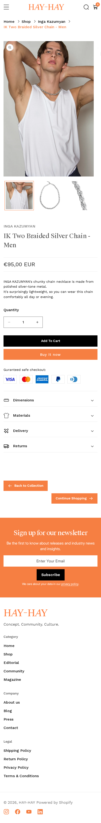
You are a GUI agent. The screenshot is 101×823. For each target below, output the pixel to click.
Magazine (12, 679)
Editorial (11, 662)
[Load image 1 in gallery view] (19, 195)
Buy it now (50, 355)
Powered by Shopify (54, 802)
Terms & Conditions (21, 776)
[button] (6, 7)
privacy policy (69, 584)
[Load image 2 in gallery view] (49, 195)
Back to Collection (28, 485)
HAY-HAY (27, 802)
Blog (8, 711)
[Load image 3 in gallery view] (80, 195)
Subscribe (50, 574)
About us (12, 702)
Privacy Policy (16, 767)
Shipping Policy (17, 750)
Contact (11, 727)
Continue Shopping (71, 498)
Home (9, 21)
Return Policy (16, 759)
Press (8, 719)
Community (14, 671)
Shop (26, 21)
